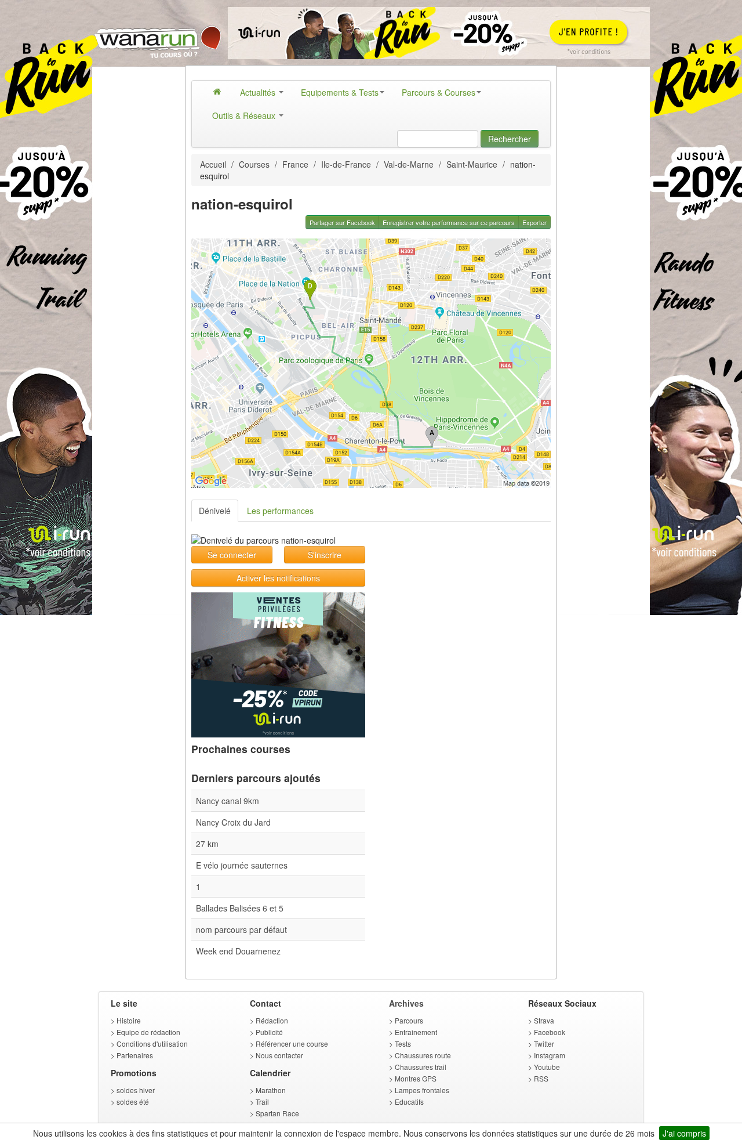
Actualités (259, 92)
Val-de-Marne (409, 164)
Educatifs (409, 1101)
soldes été (133, 1101)
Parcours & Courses (438, 92)
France (295, 164)
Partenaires (135, 1055)
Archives (406, 1003)
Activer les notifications (278, 578)
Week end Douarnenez (238, 951)
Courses (254, 164)
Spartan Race (277, 1113)
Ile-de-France (346, 164)
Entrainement (416, 1032)
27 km (207, 843)
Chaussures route (423, 1055)
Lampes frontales (422, 1090)
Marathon (271, 1090)
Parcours (409, 1020)
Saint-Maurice (471, 164)
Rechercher (509, 138)
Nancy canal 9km (227, 800)
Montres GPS (416, 1078)
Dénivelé (215, 510)
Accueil (213, 164)
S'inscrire (324, 554)
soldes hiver (136, 1090)
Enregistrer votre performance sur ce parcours (449, 222)
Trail (262, 1101)
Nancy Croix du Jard (233, 822)
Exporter (534, 222)
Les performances (280, 510)
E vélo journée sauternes (242, 865)
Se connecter (232, 554)
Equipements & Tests (340, 92)
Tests (403, 1043)
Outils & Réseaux (245, 115)
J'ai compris (684, 1133)
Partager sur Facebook (342, 222)
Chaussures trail (420, 1067)
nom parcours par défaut (241, 929)
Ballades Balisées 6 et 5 (239, 908)
